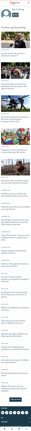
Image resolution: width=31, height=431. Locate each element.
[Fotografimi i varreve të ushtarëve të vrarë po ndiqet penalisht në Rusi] (15, 136)
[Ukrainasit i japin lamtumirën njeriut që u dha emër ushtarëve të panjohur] (15, 167)
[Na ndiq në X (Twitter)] (14, 412)
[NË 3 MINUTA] (19, 429)
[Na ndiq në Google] (26, 412)
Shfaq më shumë (15, 399)
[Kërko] (26, 429)
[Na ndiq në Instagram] (6, 412)
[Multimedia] (4, 429)
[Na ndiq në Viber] (22, 412)
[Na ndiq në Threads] (18, 412)
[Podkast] (11, 429)
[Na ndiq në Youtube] (10, 412)
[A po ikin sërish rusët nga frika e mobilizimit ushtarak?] (15, 40)
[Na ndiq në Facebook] (2, 412)
